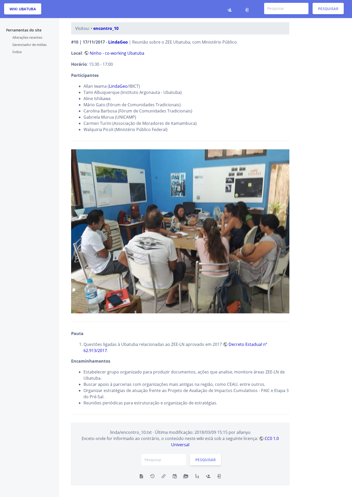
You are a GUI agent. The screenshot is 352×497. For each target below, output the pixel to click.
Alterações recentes (27, 37)
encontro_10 (106, 28)
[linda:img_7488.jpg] (180, 231)
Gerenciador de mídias (29, 44)
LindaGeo (118, 42)
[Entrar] (248, 9)
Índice (17, 52)
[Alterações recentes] (174, 475)
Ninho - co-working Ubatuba (117, 53)
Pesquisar (328, 8)
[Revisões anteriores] (152, 475)
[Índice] (197, 475)
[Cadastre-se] (230, 9)
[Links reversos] (163, 475)
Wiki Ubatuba (23, 8)
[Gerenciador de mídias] (185, 475)
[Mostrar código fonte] (141, 475)
